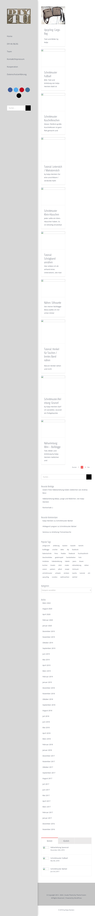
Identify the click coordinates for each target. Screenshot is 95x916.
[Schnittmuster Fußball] (46, 858)
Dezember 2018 (49, 688)
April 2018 (46, 733)
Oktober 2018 (48, 699)
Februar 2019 (48, 676)
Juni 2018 (46, 722)
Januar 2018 (47, 750)
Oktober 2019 (48, 643)
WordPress (78, 898)
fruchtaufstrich (83, 553)
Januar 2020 (47, 626)
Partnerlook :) (48, 507)
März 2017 (47, 807)
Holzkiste (45, 561)
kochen (45, 565)
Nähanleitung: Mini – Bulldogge (52, 445)
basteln (73, 546)
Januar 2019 (47, 682)
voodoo (54, 577)
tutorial (82, 573)
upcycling (45, 577)
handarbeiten (71, 557)
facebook (75, 549)
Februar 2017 (48, 812)
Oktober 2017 (48, 767)
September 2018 (49, 705)
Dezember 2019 (49, 631)
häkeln (67, 561)
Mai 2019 (46, 660)
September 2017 (49, 773)
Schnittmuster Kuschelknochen (52, 118)
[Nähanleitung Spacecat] (46, 848)
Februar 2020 (48, 620)
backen (64, 546)
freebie (63, 553)
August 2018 (47, 710)
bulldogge (45, 549)
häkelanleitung (57, 561)
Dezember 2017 (49, 756)
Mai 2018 (46, 727)
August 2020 (47, 609)
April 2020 (46, 614)
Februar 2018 (48, 744)
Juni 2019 (46, 654)
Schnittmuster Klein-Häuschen (51, 212)
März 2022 (47, 603)
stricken (66, 573)
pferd (60, 569)
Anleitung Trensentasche (61, 532)
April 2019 (46, 665)
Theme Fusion (81, 895)
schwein (58, 573)
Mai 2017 (46, 795)
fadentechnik (46, 553)
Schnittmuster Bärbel (64, 521)
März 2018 (47, 739)
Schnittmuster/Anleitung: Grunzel (52, 401)
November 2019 (49, 637)
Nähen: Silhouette (52, 302)
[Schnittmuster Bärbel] (46, 869)
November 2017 (49, 761)
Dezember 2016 (49, 824)
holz (80, 557)
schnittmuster (47, 573)
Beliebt (49, 840)
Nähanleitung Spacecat (60, 847)
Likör (60, 565)
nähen (86, 565)
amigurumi (46, 546)
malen (67, 565)
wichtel (74, 577)
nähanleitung (76, 565)
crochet (54, 549)
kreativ (53, 565)
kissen (81, 561)
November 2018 (49, 693)
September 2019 (49, 648)
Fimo (56, 553)
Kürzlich (66, 840)
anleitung (56, 546)
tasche (74, 573)
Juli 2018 (46, 716)
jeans (74, 561)
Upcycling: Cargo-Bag (52, 31)
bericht (81, 546)
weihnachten (64, 577)
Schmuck (75, 569)
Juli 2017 (46, 784)
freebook (72, 553)
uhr (89, 573)
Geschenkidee (47, 557)
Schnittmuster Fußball (50, 74)
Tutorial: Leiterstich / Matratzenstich (53, 168)
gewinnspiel (59, 557)
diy (68, 549)
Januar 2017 (47, 818)
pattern (52, 569)
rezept (67, 569)
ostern (44, 569)
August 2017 (47, 778)
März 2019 (47, 671)
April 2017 (46, 801)
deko (62, 549)
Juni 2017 (46, 790)
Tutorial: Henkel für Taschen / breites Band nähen (51, 354)
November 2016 (49, 829)
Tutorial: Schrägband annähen (49, 258)
